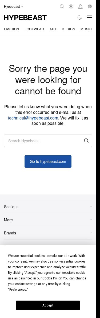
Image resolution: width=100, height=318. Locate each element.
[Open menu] (89, 17)
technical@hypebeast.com (33, 118)
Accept (48, 305)
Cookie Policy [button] (51, 278)
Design (68, 29)
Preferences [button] (17, 289)
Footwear (34, 29)
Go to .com (48, 161)
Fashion (11, 29)
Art (53, 29)
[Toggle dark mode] (79, 17)
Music (86, 29)
